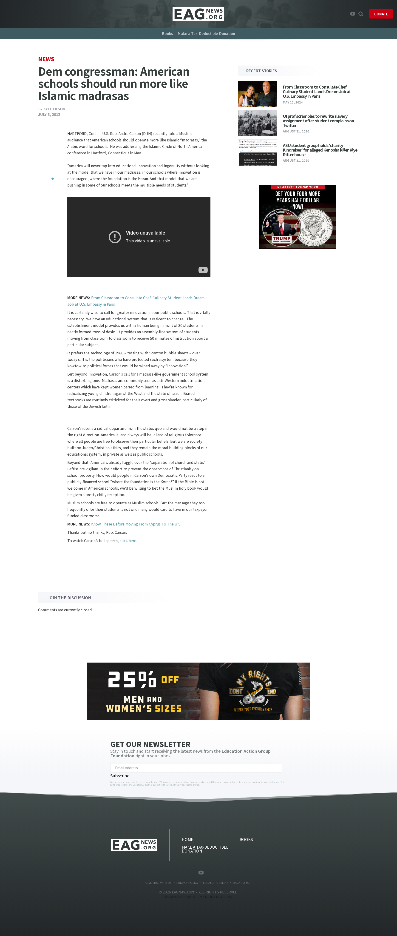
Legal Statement (215, 882)
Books (167, 33)
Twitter (345, 13)
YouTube (352, 13)
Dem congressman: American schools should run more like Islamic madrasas (198, 14)
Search (360, 13)
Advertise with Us (158, 882)
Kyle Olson (54, 109)
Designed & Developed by (198, 897)
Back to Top (242, 882)
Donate (381, 13)
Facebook (339, 13)
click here (128, 540)
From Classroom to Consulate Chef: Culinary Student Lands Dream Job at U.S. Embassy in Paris (317, 91)
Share (50, 135)
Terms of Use (192, 785)
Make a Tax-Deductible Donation (206, 33)
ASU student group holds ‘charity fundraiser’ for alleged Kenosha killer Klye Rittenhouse (320, 149)
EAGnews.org (134, 844)
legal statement (272, 782)
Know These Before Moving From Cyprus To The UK (135, 524)
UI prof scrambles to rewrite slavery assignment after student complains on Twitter (318, 120)
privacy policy (252, 782)
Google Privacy (174, 785)
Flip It (50, 171)
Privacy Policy (187, 882)
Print (50, 190)
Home (187, 839)
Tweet (50, 144)
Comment (50, 181)
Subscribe (119, 775)
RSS (208, 872)
